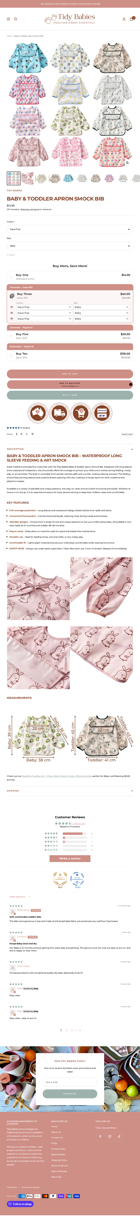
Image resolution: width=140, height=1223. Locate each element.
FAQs (54, 1143)
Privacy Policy (58, 1149)
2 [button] (66, 1030)
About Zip (56, 1177)
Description (15, 449)
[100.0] (77, 879)
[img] (16, 906)
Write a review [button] (70, 858)
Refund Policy (58, 1154)
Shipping (13, 791)
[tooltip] (130, 384)
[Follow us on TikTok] (119, 1136)
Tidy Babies (14, 190)
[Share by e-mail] (32, 434)
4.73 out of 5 (79, 823)
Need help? (127, 434)
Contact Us (57, 1137)
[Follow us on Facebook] (100, 1136)
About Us (56, 1132)
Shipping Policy (59, 1160)
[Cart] (131, 19)
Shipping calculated (30, 209)
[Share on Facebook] (16, 434)
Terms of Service (59, 1165)
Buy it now (70, 395)
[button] (70, 384)
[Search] (15, 19)
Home (9, 36)
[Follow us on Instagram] (109, 1136)
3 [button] (72, 1030)
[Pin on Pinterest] (21, 434)
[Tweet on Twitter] (26, 434)
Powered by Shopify (30, 1187)
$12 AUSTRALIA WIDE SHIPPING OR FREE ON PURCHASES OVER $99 (70, 4)
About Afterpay (59, 1171)
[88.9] (60, 879)
